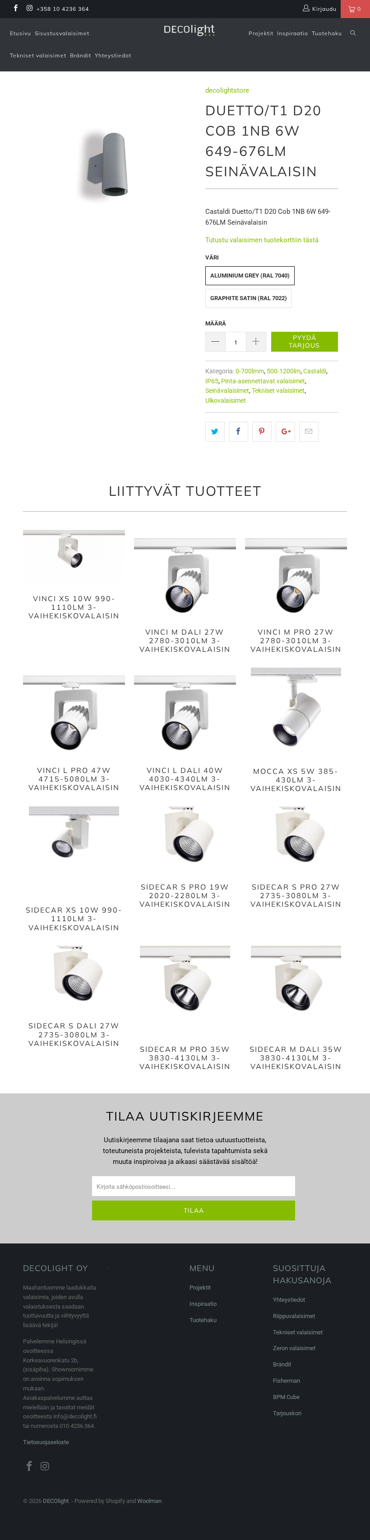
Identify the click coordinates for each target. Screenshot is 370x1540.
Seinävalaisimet (227, 390)
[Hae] (352, 34)
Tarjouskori (287, 1413)
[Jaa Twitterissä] (215, 432)
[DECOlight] (189, 30)
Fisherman (286, 1380)
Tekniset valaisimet (38, 55)
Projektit (261, 33)
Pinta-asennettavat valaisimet (263, 381)
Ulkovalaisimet (225, 400)
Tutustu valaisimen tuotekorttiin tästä (262, 240)
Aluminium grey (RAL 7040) (250, 275)
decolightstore (227, 90)
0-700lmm (250, 371)
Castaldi (314, 371)
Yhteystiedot (113, 55)
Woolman (149, 1501)
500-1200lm (284, 371)
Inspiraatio (292, 33)
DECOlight (56, 1501)
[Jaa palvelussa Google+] (285, 432)
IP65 (211, 381)
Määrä (215, 323)
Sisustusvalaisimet (62, 33)
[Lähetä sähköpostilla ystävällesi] (309, 432)
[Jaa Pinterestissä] (262, 432)
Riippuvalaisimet (294, 1316)
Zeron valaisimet (294, 1348)
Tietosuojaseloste (46, 1442)
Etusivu (20, 33)
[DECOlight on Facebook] (15, 9)
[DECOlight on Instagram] (29, 9)
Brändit (80, 55)
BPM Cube (286, 1397)
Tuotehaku (327, 33)
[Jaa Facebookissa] (238, 432)
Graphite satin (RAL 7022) (248, 298)
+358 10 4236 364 (63, 8)
